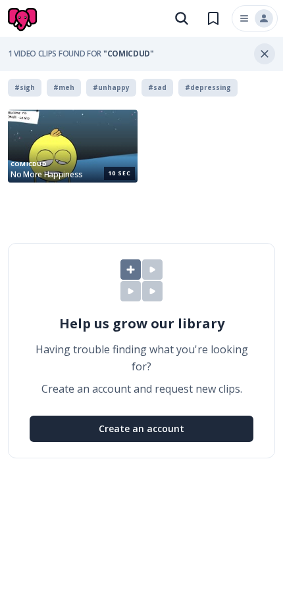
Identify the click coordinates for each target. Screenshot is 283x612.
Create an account (141, 428)
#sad (157, 87)
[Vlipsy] (23, 20)
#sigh (24, 87)
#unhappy (111, 87)
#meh (63, 87)
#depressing (208, 87)
